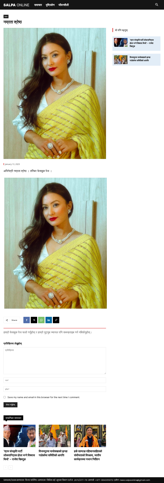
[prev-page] (6, 467)
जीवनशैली (63, 5)
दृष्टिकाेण (50, 5)
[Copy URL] (56, 320)
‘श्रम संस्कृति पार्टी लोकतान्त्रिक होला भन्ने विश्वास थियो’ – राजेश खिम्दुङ (19, 455)
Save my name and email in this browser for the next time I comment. (44, 397)
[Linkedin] (48, 320)
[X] (34, 320)
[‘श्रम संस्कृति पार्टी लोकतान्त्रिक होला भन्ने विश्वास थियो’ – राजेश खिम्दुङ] (20, 436)
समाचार (38, 5)
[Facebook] (26, 320)
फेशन (6, 16)
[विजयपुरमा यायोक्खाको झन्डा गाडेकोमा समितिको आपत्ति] (55, 436)
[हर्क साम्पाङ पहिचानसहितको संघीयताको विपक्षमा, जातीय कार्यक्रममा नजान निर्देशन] (90, 436)
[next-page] (11, 467)
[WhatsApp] (41, 320)
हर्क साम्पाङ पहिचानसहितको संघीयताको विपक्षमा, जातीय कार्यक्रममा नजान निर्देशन (88, 455)
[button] (156, 5)
